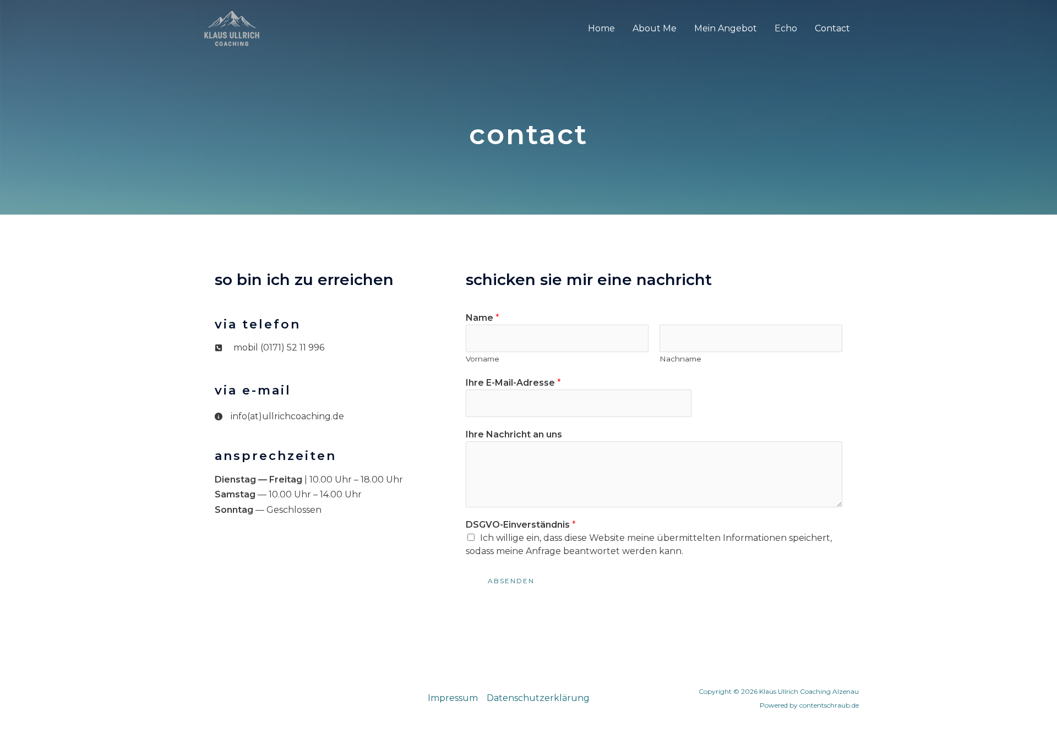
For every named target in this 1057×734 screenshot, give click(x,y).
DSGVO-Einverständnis (521, 524)
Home (601, 28)
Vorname (482, 358)
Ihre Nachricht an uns (514, 434)
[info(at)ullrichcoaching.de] (279, 416)
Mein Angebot (725, 28)
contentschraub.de (829, 705)
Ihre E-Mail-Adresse (513, 382)
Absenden (511, 581)
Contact (832, 28)
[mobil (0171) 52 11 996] (269, 347)
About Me (655, 28)
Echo (786, 28)
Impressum (453, 698)
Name (482, 318)
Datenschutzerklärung (538, 698)
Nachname (680, 358)
